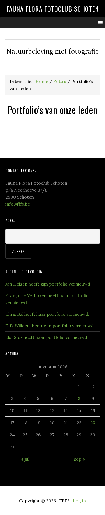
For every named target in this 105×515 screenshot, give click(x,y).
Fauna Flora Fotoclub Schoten (52, 8)
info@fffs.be (17, 204)
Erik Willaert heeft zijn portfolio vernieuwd (49, 325)
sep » (79, 459)
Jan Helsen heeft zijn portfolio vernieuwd (47, 284)
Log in (79, 500)
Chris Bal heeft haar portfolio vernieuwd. (47, 314)
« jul (25, 459)
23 (92, 422)
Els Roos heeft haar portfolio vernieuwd (46, 337)
